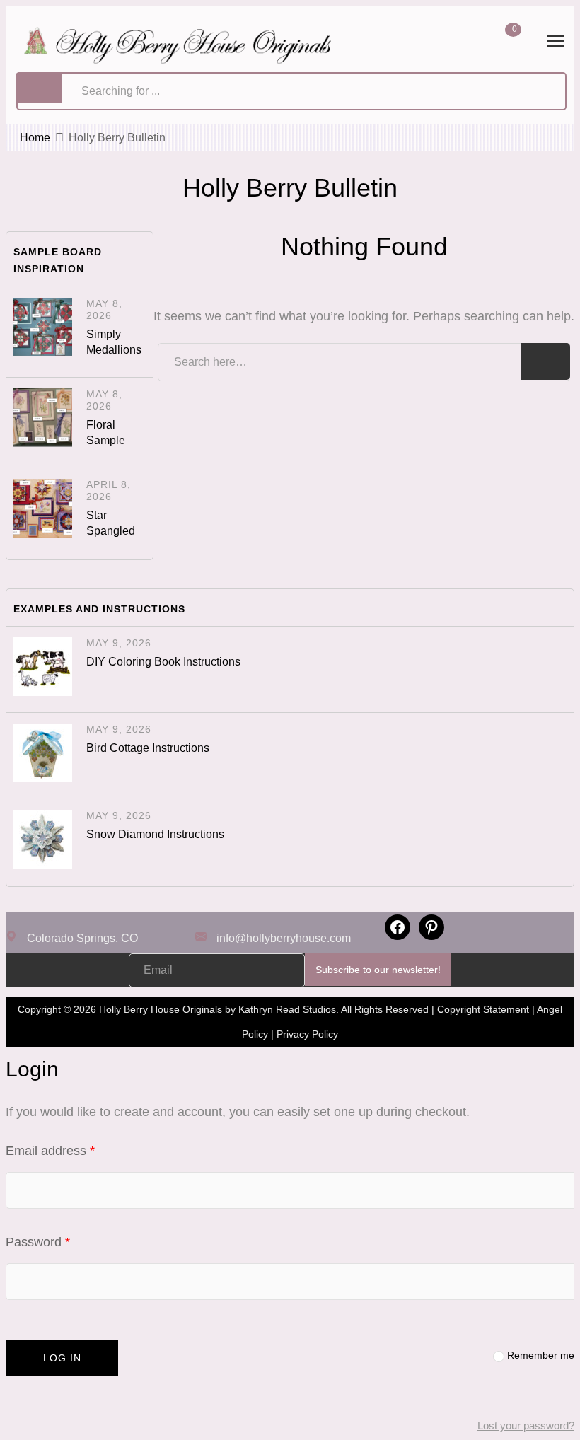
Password (63, 1241)
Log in (62, 1358)
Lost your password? (525, 1425)
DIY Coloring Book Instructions (163, 662)
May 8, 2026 (104, 309)
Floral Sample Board (105, 440)
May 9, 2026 (118, 643)
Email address (76, 1150)
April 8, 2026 (108, 490)
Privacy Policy (307, 1034)
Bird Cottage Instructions (147, 748)
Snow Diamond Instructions (155, 834)
